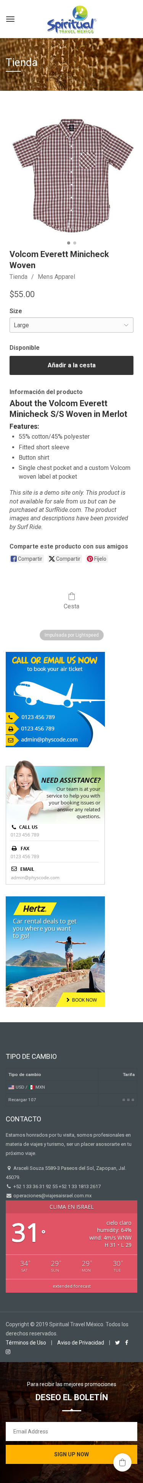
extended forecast (72, 1286)
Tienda (18, 276)
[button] (122, 1462)
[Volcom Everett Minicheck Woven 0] (71, 176)
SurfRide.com (63, 509)
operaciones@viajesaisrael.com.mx (52, 1195)
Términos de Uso (26, 1343)
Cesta (71, 606)
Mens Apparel (56, 276)
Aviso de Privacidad (80, 1343)
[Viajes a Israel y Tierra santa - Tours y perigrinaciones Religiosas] (71, 18)
